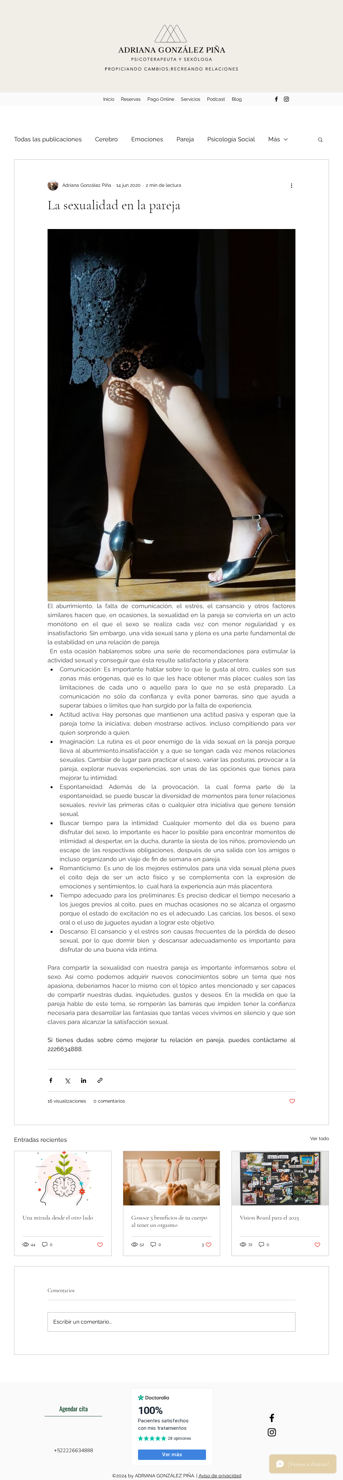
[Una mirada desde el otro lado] (62, 1178)
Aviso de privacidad (220, 1475)
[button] (320, 139)
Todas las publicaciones (48, 139)
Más (274, 139)
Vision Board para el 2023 (269, 1217)
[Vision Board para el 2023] (280, 1178)
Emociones (147, 139)
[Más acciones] (291, 185)
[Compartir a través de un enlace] (100, 1080)
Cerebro (106, 139)
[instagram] (286, 99)
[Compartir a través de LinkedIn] (83, 1080)
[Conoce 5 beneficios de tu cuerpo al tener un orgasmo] (171, 1178)
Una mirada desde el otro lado (57, 1217)
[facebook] (276, 99)
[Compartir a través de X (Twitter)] (67, 1080)
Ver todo (319, 1138)
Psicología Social (231, 139)
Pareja (185, 139)
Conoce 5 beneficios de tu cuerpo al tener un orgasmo (169, 1221)
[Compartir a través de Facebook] (51, 1080)
